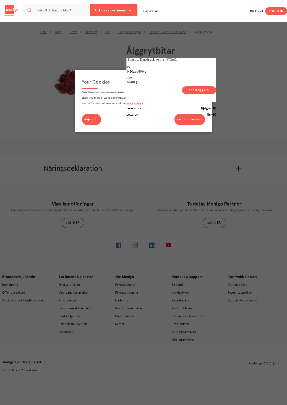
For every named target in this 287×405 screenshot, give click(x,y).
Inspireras (151, 11)
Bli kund (256, 11)
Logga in (276, 11)
